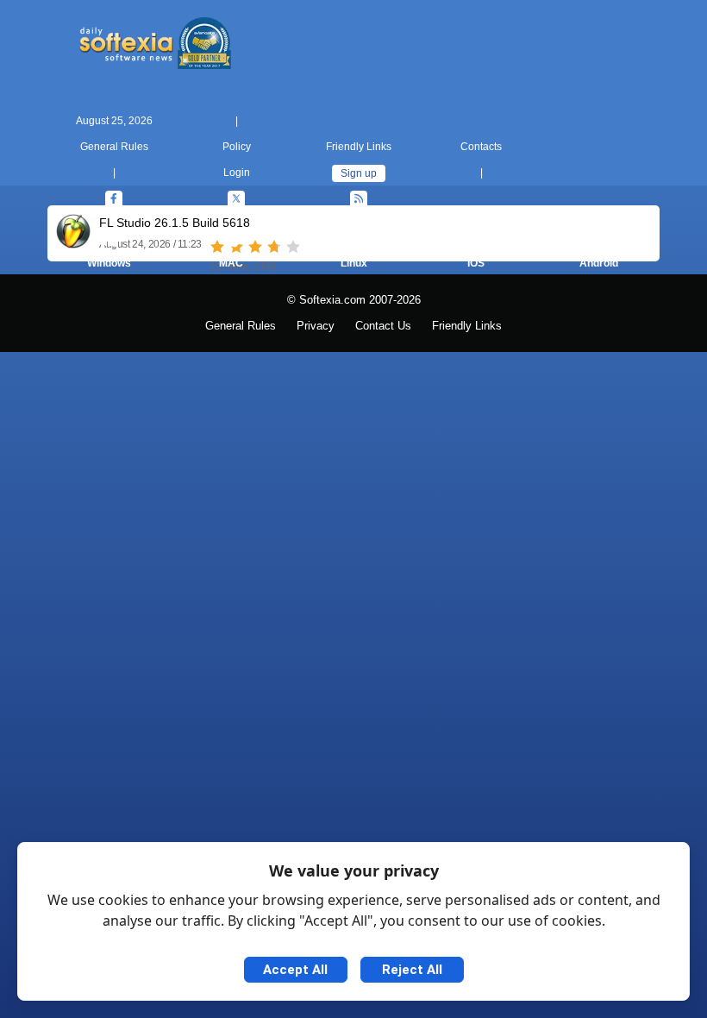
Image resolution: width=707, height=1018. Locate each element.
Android (598, 263)
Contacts (481, 147)
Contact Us (383, 326)
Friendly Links (358, 147)
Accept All (295, 969)
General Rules (114, 147)
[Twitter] (236, 199)
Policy (236, 147)
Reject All (412, 969)
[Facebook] (113, 199)
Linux (354, 263)
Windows (109, 263)
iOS (476, 263)
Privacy (316, 326)
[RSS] (358, 199)
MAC (231, 263)
